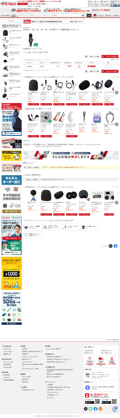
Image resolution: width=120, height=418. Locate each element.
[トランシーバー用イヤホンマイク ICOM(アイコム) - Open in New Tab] (97, 85)
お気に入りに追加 (94, 56)
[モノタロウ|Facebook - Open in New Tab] (95, 410)
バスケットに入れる (111, 56)
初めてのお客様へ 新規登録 (39, 3)
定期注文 (29, 6)
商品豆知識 (6, 374)
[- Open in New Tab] (90, 361)
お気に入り (116, 15)
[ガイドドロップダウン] (105, 5)
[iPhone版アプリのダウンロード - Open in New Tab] (92, 401)
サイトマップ (50, 397)
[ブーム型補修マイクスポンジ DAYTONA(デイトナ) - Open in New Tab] (58, 195)
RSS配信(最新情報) (8, 380)
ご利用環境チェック (52, 394)
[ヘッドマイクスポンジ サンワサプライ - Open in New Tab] (110, 85)
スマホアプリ (7, 377)
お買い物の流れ (89, 350)
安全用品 (71, 144)
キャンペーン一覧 (8, 361)
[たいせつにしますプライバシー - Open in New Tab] (115, 409)
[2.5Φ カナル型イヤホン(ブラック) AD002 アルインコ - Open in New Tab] (33, 117)
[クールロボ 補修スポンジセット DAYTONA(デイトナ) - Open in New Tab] (110, 195)
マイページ (20, 6)
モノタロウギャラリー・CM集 (30, 368)
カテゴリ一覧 (7, 348)
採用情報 (22, 374)
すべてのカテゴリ (23, 15)
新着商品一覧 (7, 354)
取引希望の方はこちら (28, 389)
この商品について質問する (32, 179)
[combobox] (55, 15)
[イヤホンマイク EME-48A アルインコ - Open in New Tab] (46, 85)
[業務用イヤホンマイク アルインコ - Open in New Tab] (58, 85)
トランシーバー (79, 144)
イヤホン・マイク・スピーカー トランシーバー (49, 146)
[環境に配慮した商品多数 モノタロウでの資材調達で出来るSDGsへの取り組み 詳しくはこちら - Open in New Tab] (12, 324)
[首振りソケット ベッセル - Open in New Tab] (84, 117)
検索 (89, 15)
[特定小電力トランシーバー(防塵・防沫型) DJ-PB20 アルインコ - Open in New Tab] (97, 195)
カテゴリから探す (5, 15)
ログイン (23, 3)
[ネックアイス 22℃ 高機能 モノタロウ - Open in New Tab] (110, 117)
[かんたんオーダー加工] (12, 213)
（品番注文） (13, 15)
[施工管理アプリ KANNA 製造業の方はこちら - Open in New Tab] (12, 254)
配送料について (89, 352)
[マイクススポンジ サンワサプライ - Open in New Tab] (84, 85)
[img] (8, 3)
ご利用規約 (50, 384)
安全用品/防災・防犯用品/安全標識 (57, 144)
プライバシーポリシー (53, 392)
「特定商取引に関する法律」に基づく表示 (58, 387)
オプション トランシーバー (93, 144)
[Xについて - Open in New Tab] (86, 410)
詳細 (83, 15)
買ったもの (108, 15)
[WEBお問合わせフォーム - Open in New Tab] (91, 3)
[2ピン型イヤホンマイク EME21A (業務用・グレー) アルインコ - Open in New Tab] (71, 85)
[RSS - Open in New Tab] (100, 410)
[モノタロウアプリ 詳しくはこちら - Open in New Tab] (101, 395)
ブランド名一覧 (7, 351)
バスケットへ (35, 104)
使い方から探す (7, 367)
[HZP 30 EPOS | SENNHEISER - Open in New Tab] (71, 195)
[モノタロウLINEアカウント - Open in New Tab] (90, 410)
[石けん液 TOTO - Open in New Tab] (97, 117)
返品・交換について (106, 352)
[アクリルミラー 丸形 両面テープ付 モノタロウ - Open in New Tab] (71, 117)
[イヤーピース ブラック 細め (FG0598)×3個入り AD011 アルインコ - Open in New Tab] (46, 117)
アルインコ (26, 27)
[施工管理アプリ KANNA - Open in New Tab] (12, 240)
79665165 (29, 66)
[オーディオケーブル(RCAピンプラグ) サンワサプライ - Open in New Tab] (58, 117)
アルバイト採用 (26, 376)
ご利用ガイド (90, 347)
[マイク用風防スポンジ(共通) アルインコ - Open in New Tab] (33, 85)
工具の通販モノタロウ (40, 144)
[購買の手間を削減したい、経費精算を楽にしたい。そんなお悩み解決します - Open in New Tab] (70, 155)
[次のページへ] (116, 92)
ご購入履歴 (38, 6)
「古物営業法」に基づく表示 (55, 389)
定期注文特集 (7, 364)
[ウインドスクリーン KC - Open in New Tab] (46, 195)
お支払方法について (106, 350)
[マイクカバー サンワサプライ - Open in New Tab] (84, 195)
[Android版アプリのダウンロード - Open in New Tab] (109, 401)
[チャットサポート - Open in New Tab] (97, 3)
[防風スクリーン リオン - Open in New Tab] (33, 195)
